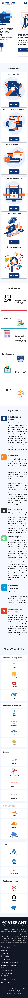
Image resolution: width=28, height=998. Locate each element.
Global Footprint (14, 537)
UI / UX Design (5, 959)
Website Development (8, 965)
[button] (11, 62)
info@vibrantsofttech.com (9, 979)
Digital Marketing (6, 973)
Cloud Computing (7, 970)
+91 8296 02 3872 (7, 982)
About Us (4, 950)
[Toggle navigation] (25, 3)
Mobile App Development (9, 962)
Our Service (7, 54)
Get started (8, 50)
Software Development (8, 968)
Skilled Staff (13, 456)
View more (14, 104)
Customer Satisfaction (17, 509)
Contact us (4, 953)
